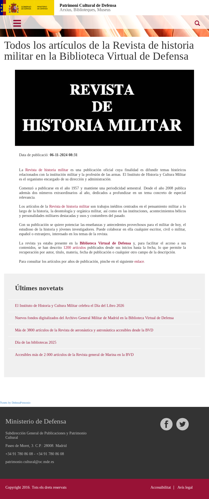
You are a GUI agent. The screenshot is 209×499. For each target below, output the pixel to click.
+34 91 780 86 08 (19, 454)
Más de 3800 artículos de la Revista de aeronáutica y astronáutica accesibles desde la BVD (84, 330)
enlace (139, 261)
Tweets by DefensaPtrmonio (15, 402)
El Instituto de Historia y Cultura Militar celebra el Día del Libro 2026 (69, 306)
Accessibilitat (160, 487)
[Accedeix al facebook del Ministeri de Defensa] (166, 424)
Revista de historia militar (46, 170)
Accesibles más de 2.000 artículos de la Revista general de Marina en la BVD (74, 355)
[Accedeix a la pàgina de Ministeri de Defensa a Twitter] (182, 424)
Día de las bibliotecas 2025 (35, 342)
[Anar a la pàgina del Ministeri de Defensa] (27, 7)
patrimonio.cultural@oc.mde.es (29, 462)
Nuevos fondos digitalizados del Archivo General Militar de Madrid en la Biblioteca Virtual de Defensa (94, 318)
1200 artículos (74, 248)
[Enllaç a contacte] (171, 7)
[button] (154, 7)
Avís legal (185, 487)
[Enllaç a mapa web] (189, 7)
